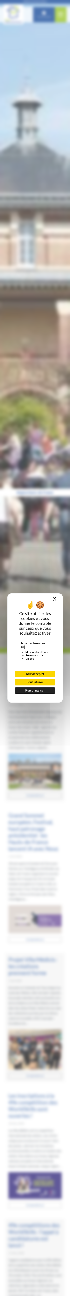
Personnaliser (35, 690)
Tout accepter (35, 674)
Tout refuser (35, 682)
